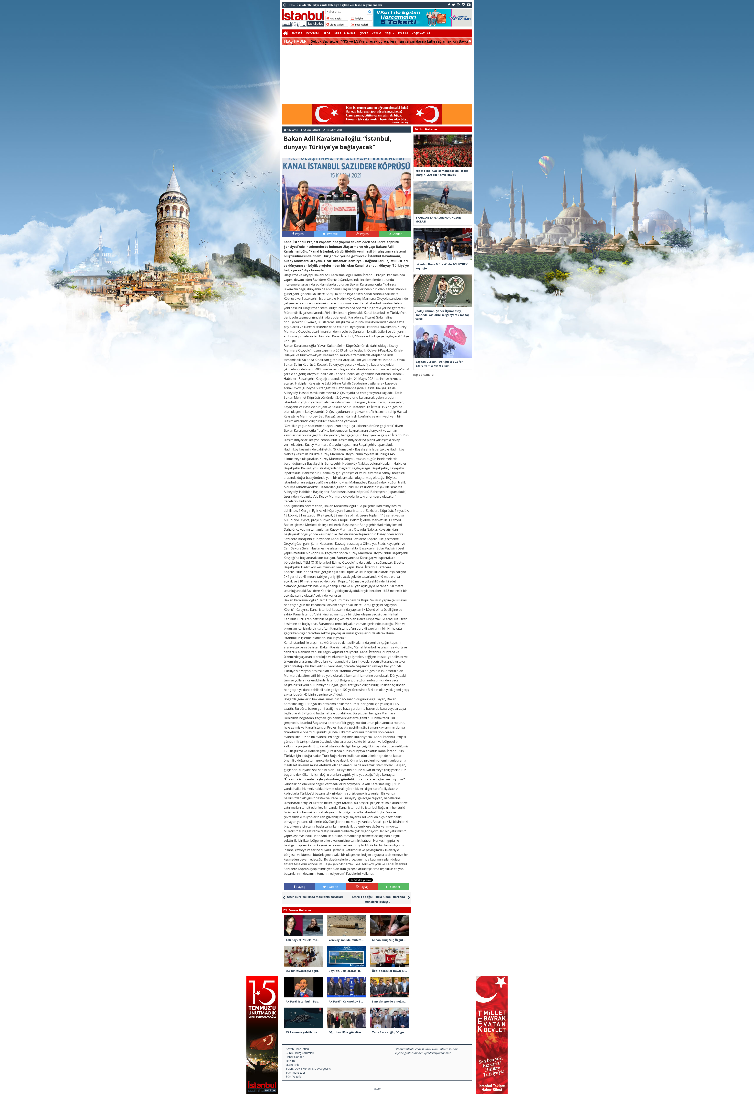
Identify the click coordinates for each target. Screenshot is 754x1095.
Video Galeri (336, 24)
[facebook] (449, 4)
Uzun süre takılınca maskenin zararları (315, 897)
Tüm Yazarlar (294, 1076)
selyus (377, 1088)
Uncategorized (311, 129)
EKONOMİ (312, 33)
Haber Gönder (295, 1057)
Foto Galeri (361, 24)
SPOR (326, 33)
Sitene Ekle (292, 1065)
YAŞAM (376, 33)
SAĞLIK (389, 33)
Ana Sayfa (335, 18)
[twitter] (453, 4)
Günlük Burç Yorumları (300, 1053)
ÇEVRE (364, 33)
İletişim (358, 18)
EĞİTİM (403, 33)
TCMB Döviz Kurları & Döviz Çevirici (308, 1068)
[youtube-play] (469, 4)
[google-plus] (458, 4)
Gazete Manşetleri (297, 1049)
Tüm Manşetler (295, 1072)
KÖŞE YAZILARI (421, 33)
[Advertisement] (377, 74)
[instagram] (463, 4)
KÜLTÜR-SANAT (345, 33)
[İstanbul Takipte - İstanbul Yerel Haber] (303, 17)
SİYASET (297, 33)
